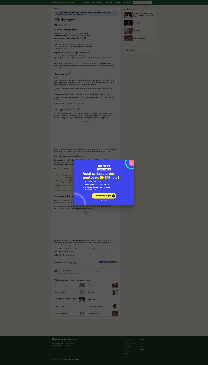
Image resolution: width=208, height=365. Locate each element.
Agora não (104, 200)
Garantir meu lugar (103, 196)
